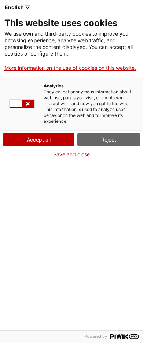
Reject (108, 139)
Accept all (39, 139)
